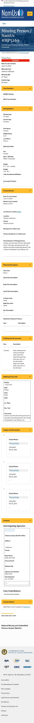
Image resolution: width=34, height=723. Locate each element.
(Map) (19, 212)
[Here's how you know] (17, 3)
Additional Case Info (10, 377)
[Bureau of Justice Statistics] (17, 662)
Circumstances (8, 191)
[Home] (12, 13)
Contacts (6, 520)
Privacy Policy (5, 693)
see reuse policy (24, 52)
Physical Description (10, 265)
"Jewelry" (6, 350)
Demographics (8, 109)
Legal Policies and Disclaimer (10, 697)
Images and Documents (11, 430)
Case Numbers (8, 88)
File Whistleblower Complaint (10, 684)
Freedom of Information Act (9, 706)
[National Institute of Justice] (27, 660)
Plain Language (5, 689)
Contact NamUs (8, 602)
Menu (29, 14)
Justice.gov (4, 715)
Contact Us (26, 607)
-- (3, 329)
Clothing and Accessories (12, 338)
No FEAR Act (5, 702)
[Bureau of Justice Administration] (7, 660)
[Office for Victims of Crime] (17, 667)
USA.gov (3, 711)
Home (4, 23)
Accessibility (5, 680)
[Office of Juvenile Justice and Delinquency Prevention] (6, 667)
